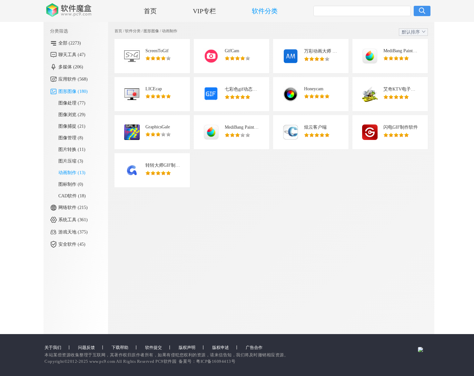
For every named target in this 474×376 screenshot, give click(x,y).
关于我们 (52, 347)
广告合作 (254, 347)
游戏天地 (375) (73, 232)
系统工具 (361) (73, 219)
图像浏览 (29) (71, 114)
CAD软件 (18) (72, 195)
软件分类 (265, 11)
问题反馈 (86, 347)
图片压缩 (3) (70, 161)
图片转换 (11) (71, 149)
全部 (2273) (69, 43)
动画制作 (169, 31)
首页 (150, 11)
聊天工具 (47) (71, 54)
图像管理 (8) (70, 137)
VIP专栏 (204, 11)
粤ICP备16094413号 (215, 361)
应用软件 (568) (73, 79)
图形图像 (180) (73, 91)
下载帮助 (120, 347)
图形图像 (151, 31)
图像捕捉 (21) (71, 126)
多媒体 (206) (70, 66)
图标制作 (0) (70, 184)
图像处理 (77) (71, 103)
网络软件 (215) (73, 207)
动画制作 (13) (71, 172)
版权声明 (187, 347)
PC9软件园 (165, 361)
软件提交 (153, 347)
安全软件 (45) (71, 244)
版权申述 (220, 347)
